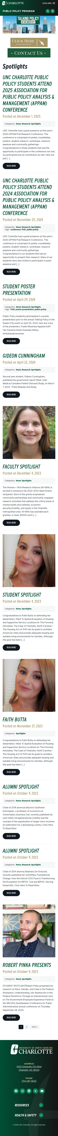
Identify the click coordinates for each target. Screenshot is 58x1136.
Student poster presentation (19, 289)
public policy (32, 229)
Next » (34, 1027)
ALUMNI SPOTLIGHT (21, 850)
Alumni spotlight (21, 786)
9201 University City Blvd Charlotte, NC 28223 (29, 1068)
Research (26, 124)
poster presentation (25, 309)
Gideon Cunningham (24, 356)
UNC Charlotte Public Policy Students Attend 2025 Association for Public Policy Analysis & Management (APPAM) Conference (28, 93)
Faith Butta (15, 719)
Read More (11, 166)
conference (16, 229)
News (18, 124)
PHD (24, 229)
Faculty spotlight (21, 466)
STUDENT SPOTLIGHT (22, 595)
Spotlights (36, 124)
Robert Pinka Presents (27, 965)
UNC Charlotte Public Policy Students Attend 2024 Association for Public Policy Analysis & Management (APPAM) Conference (28, 196)
